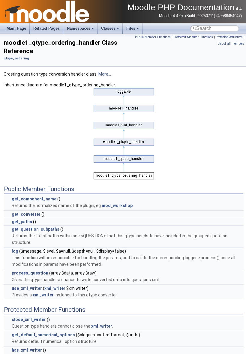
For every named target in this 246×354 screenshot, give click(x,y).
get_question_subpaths (35, 229)
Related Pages (46, 28)
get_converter (26, 214)
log (15, 251)
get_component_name (34, 198)
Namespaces (78, 28)
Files (130, 28)
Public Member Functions (153, 37)
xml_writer (54, 288)
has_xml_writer (27, 350)
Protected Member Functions (193, 37)
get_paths (22, 221)
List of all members (231, 44)
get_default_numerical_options (43, 334)
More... (104, 74)
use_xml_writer (27, 288)
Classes (108, 28)
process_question (30, 273)
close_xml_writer (29, 319)
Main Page (16, 28)
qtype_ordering (16, 58)
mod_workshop (117, 205)
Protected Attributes (229, 37)
